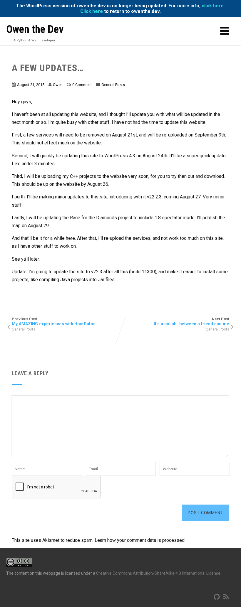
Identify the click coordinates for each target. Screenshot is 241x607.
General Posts (113, 84)
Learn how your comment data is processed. (140, 540)
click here (213, 6)
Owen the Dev (34, 29)
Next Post (191, 321)
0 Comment (82, 84)
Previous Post (54, 321)
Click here (91, 11)
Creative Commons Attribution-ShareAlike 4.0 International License (158, 573)
